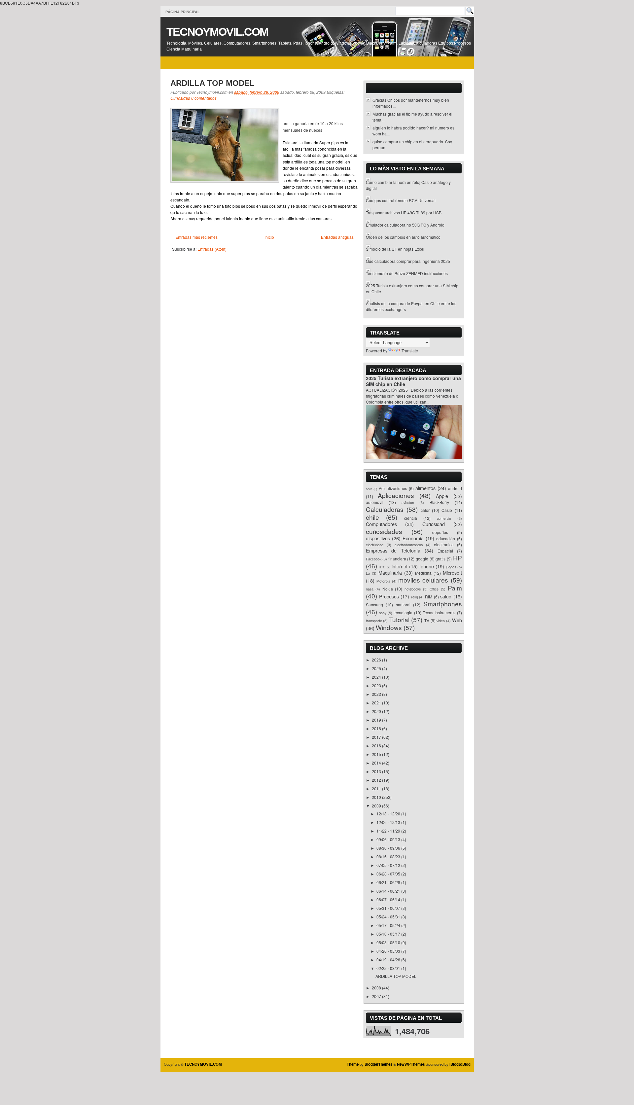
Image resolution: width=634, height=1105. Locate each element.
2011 (377, 788)
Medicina (423, 573)
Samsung (374, 604)
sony (382, 612)
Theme (353, 1064)
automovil (374, 502)
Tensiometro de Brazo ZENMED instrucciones (407, 273)
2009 (377, 805)
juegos (451, 566)
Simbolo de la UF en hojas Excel (395, 249)
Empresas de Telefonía (393, 550)
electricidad (374, 544)
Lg (368, 573)
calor (425, 510)
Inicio (269, 237)
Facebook (373, 558)
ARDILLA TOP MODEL (212, 83)
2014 (377, 763)
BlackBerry (439, 502)
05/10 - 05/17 (388, 934)
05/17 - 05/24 (388, 925)
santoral (403, 604)
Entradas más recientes (196, 237)
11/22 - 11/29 (388, 831)
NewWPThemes (411, 1064)
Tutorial (399, 619)
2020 (377, 711)
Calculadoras (385, 509)
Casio (446, 510)
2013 (377, 771)
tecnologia (403, 612)
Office (434, 589)
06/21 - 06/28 (388, 882)
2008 (377, 987)
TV (426, 620)
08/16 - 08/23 (388, 856)
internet (399, 566)
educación (445, 538)
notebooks (413, 589)
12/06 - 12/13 (388, 822)
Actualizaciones (393, 488)
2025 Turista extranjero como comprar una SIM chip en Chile (413, 381)
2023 (377, 685)
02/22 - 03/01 (388, 968)
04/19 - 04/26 (388, 959)
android (455, 488)
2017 (377, 737)
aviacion (408, 502)
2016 (377, 745)
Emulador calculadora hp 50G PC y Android (405, 225)
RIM (428, 596)
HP (457, 557)
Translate (410, 350)
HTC (382, 567)
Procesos (389, 596)
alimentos (425, 487)
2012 (377, 780)
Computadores (381, 523)
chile (372, 517)
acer (369, 488)
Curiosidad (180, 98)
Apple (442, 495)
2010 (377, 797)
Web (457, 620)
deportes (440, 532)
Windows (389, 627)
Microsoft (452, 572)
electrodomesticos (409, 544)
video (441, 620)
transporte (374, 620)
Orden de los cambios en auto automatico (403, 237)
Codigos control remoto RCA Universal (401, 200)
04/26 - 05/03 (388, 951)
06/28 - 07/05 (388, 873)
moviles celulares (423, 579)
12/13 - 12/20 (388, 813)
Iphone (426, 566)
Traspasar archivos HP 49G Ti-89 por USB (403, 212)
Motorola (383, 581)
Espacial (445, 550)
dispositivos (378, 538)
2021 (377, 702)
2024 (377, 677)
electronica (444, 544)
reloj (414, 596)
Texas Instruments (439, 612)
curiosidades (384, 531)
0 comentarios (204, 98)
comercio (444, 518)
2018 (377, 728)
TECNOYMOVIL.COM (217, 31)
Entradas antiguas (337, 237)
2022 (377, 694)
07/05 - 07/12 (388, 865)
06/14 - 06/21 (388, 891)
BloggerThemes (378, 1064)
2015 (377, 754)
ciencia (410, 518)
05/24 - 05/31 (388, 916)
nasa (369, 589)
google (422, 558)
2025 (377, 668)
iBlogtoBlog (460, 1064)
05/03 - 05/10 (388, 942)
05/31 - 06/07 (388, 908)
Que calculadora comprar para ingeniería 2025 (408, 261)
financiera (397, 558)
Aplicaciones (396, 495)
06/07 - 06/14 (388, 899)
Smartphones (442, 603)
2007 (377, 996)
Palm (455, 587)
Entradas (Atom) (212, 249)
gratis (440, 558)
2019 (377, 720)
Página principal (182, 12)
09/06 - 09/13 (388, 839)
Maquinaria (390, 572)
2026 (377, 659)
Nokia (387, 588)
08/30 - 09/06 (388, 848)
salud (445, 596)
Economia (413, 538)
